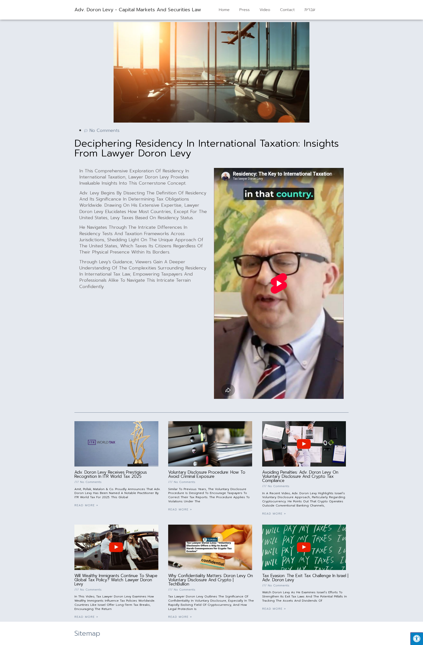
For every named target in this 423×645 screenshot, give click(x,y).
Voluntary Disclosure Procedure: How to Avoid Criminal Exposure (206, 474)
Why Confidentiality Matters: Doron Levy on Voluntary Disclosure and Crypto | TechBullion (210, 579)
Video (264, 10)
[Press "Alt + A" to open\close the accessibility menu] (416, 638)
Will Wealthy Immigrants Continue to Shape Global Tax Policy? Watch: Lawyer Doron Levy (115, 579)
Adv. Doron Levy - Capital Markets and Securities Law (137, 9)
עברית (310, 10)
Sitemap (87, 633)
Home (224, 10)
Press (244, 10)
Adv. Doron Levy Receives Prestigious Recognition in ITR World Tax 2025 (110, 474)
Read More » (86, 505)
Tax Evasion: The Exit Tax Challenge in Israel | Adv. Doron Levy (305, 577)
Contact (287, 10)
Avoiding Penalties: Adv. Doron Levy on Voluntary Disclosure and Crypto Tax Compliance (300, 476)
